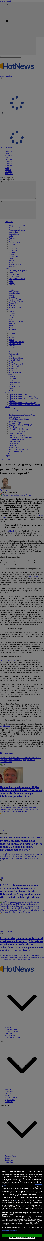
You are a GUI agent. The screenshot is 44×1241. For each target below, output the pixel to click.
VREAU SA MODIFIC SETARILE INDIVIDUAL (22, 1238)
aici (16, 1200)
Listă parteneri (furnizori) (9, 1230)
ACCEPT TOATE (22, 1235)
